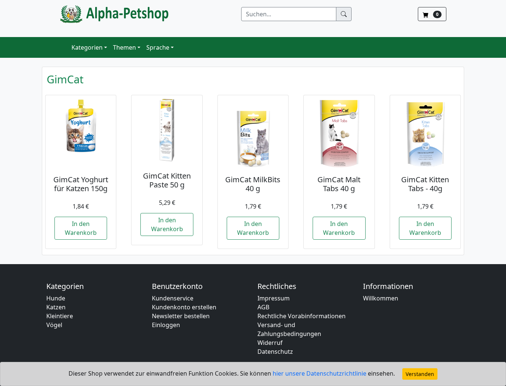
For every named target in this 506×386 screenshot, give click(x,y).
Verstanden (420, 373)
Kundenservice (172, 298)
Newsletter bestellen (181, 316)
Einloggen (166, 325)
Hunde (55, 298)
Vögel (54, 325)
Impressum (273, 298)
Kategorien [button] (87, 47)
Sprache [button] (157, 47)
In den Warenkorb (81, 228)
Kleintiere (59, 316)
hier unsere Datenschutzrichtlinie (320, 373)
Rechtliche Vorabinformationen (301, 316)
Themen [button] (124, 47)
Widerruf (270, 343)
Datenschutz (275, 351)
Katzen (56, 307)
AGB (263, 307)
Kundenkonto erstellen (184, 307)
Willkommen (380, 298)
